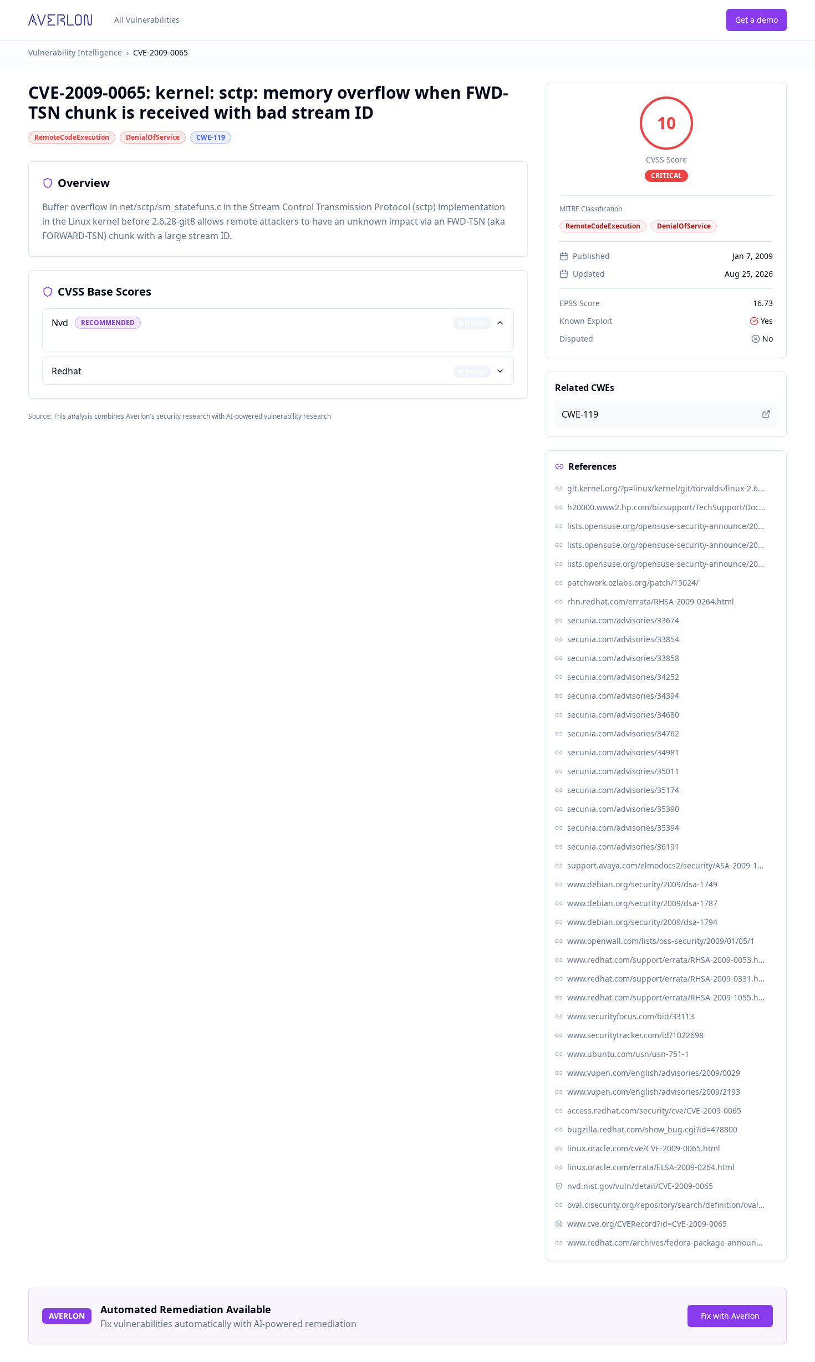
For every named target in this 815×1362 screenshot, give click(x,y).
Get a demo (756, 19)
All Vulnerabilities (147, 19)
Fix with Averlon (730, 1315)
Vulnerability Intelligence (75, 52)
